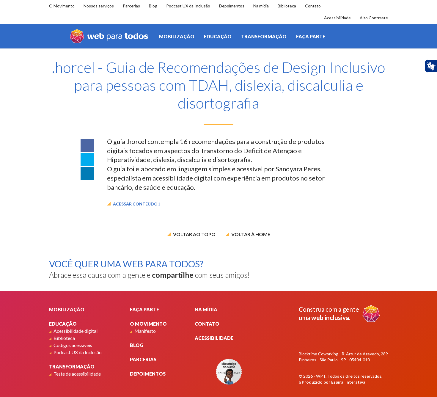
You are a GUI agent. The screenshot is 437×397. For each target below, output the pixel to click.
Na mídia (261, 5)
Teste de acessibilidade (77, 373)
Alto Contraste (374, 17)
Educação (218, 36)
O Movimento (62, 5)
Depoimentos (231, 5)
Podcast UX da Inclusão (188, 5)
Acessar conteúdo (135, 203)
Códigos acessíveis (73, 345)
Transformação (264, 36)
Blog (153, 5)
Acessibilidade (337, 17)
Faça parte (310, 36)
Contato (313, 5)
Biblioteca (287, 5)
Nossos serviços (99, 5)
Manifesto (145, 331)
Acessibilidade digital (76, 331)
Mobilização (176, 36)
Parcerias (131, 5)
